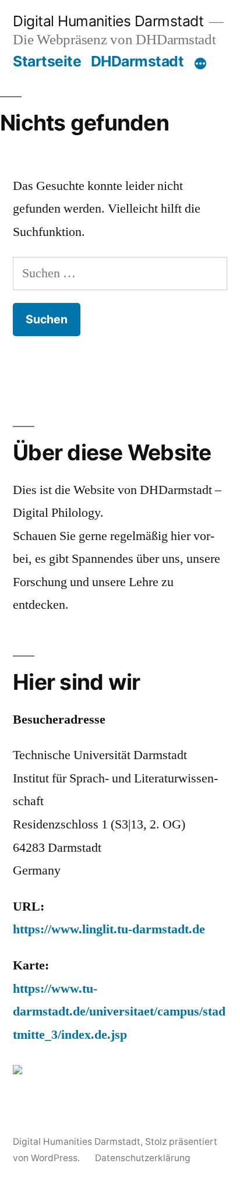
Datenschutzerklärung (142, 1157)
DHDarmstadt (137, 61)
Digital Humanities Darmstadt (108, 21)
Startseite (47, 61)
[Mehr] (200, 63)
